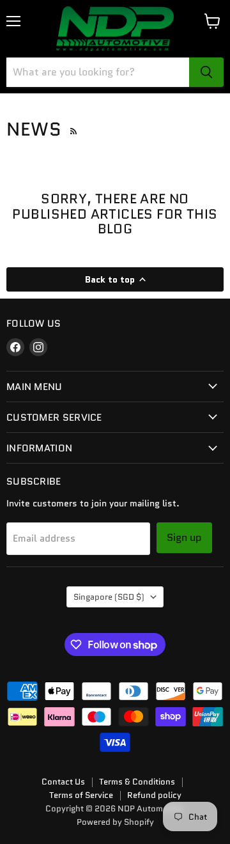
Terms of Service (81, 795)
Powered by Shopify (115, 822)
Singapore (108, 597)
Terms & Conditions (137, 782)
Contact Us (63, 782)
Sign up (184, 537)
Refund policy (154, 795)
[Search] (206, 72)
